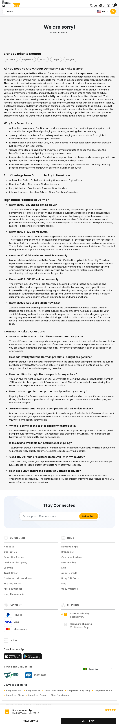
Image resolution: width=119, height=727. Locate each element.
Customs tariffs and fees (18, 578)
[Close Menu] (3, 7)
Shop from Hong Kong (78, 690)
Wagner (70, 59)
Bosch (43, 59)
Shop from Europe (60, 695)
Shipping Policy (12, 583)
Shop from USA (14, 690)
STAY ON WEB (30, 720)
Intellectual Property (15, 562)
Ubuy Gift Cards (70, 578)
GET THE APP (88, 720)
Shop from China (15, 695)
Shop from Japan (54, 690)
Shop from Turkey (37, 695)
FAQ (63, 567)
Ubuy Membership (14, 594)
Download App (69, 546)
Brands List (67, 551)
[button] (94, 6)
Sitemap (8, 567)
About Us (9, 546)
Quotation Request (14, 557)
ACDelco (10, 59)
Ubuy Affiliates (69, 588)
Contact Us (10, 551)
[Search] (113, 11)
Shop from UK (33, 690)
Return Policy (68, 562)
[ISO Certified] (34, 675)
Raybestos (27, 59)
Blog (63, 583)
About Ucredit (69, 573)
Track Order (11, 573)
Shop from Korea (103, 690)
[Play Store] (32, 657)
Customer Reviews (71, 557)
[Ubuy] (15, 5)
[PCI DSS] (11, 675)
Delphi (56, 59)
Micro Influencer (13, 588)
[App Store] (13, 657)
